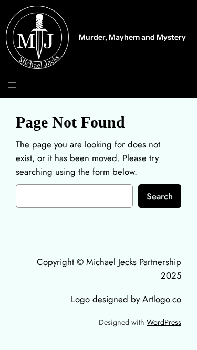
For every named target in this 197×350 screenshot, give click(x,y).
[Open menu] (12, 85)
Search (160, 196)
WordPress (164, 322)
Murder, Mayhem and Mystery (132, 37)
